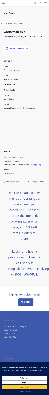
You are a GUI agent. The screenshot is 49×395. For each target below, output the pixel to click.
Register (26, 302)
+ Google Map (35, 164)
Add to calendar (17, 48)
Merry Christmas (38, 182)
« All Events (9, 13)
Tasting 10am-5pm (12, 182)
